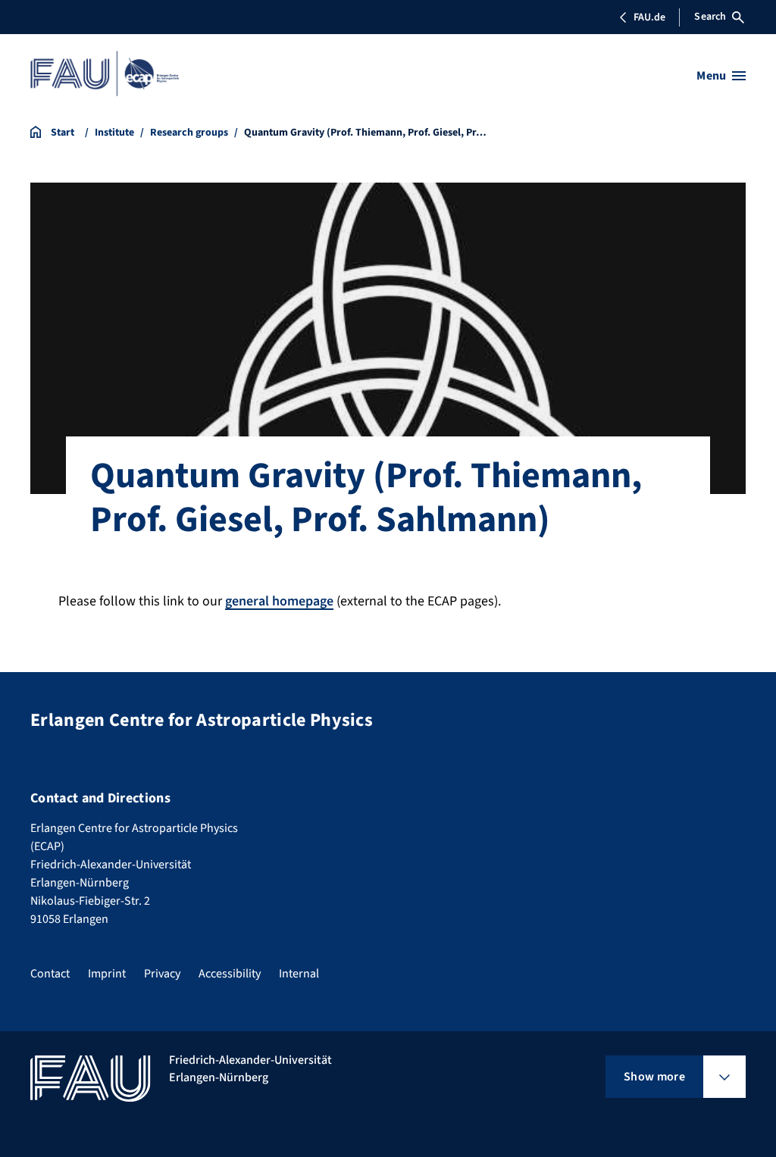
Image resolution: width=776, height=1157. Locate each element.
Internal (299, 973)
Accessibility (230, 973)
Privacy (162, 973)
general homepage (279, 601)
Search (710, 16)
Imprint (107, 973)
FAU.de (649, 17)
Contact (50, 973)
